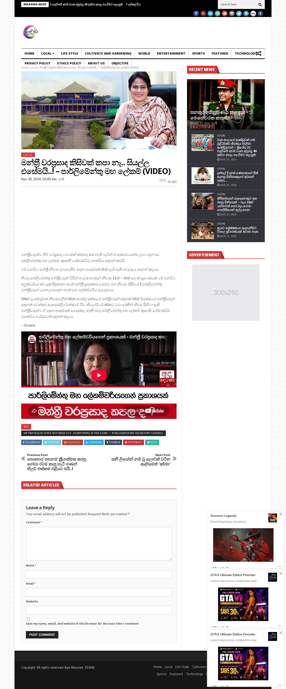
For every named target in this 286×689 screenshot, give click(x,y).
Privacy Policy (37, 63)
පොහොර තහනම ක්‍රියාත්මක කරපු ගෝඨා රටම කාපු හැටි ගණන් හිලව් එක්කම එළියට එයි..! (56, 462)
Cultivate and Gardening (108, 53)
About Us (96, 63)
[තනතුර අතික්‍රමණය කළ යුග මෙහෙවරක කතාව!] (226, 104)
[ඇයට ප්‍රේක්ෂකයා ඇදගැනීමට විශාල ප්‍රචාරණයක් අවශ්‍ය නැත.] (202, 230)
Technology (246, 53)
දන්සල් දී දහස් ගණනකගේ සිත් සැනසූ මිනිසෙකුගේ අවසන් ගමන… (237, 176)
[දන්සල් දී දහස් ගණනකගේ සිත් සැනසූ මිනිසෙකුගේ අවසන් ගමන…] (202, 175)
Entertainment (171, 53)
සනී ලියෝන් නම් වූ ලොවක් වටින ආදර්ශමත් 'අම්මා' (140, 459)
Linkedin (95, 442)
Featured (220, 53)
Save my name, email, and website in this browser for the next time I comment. (83, 623)
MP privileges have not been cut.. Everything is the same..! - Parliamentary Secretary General (93, 433)
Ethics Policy (69, 63)
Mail (153, 442)
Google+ (74, 442)
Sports (198, 53)
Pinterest (135, 442)
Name (31, 565)
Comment (34, 522)
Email (31, 583)
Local (46, 53)
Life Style (69, 53)
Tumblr (114, 442)
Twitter (53, 442)
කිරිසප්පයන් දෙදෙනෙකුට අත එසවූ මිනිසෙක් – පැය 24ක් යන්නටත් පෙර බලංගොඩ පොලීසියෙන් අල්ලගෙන (237, 204)
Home (29, 53)
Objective (119, 63)
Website (32, 601)
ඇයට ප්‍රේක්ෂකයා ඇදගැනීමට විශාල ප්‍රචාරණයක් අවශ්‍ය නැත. (238, 230)
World (144, 53)
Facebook (32, 442)
